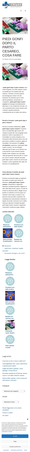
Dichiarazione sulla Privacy (16, 450)
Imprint (25, 450)
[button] (27, 419)
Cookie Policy (6, 450)
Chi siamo (5, 415)
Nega (15, 441)
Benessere (8, 246)
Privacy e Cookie (7, 412)
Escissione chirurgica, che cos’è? (15, 253)
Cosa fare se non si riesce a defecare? (14, 361)
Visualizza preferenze (15, 446)
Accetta (15, 436)
